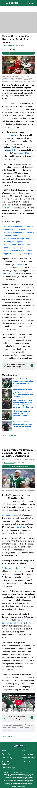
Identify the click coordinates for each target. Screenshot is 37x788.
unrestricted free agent (25, 153)
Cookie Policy (7, 758)
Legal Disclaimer (28, 758)
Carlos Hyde (11, 150)
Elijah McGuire (9, 273)
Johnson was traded (10, 515)
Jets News (11, 736)
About (4, 750)
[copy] (14, 49)
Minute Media (11, 772)
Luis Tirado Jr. (9, 46)
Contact (25, 750)
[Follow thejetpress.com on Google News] (31, 365)
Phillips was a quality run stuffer (14, 568)
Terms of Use (27, 754)
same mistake (17, 262)
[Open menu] (3, 3)
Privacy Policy (7, 754)
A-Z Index (26, 761)
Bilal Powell (19, 264)
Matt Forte (6, 208)
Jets (13, 135)
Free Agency (12, 435)
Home (4, 435)
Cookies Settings (8, 768)
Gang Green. (22, 527)
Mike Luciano (9, 463)
